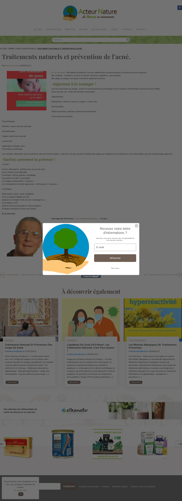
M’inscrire (115, 258)
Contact (141, 29)
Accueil (38, 29)
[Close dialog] (136, 225)
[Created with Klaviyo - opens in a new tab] (91, 276)
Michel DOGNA (99, 29)
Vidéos (114, 29)
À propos (127, 29)
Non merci (115, 268)
